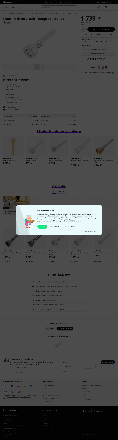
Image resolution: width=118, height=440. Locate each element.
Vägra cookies (54, 226)
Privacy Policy (93, 231)
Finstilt (86, 231)
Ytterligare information (68, 226)
